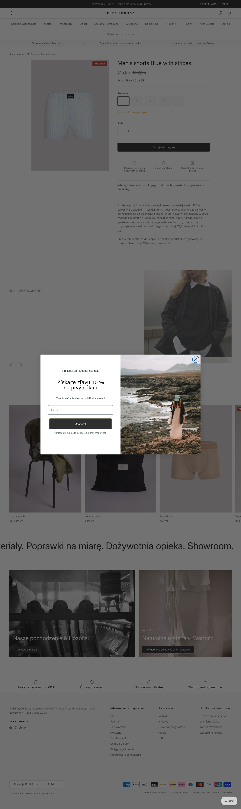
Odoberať (80, 423)
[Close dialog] (195, 359)
